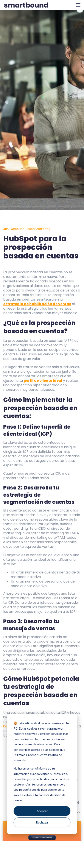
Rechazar (42, 822)
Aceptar (42, 811)
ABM (6, 229)
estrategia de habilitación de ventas (37, 303)
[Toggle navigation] (78, 5)
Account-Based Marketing (30, 229)
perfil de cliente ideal (43, 380)
